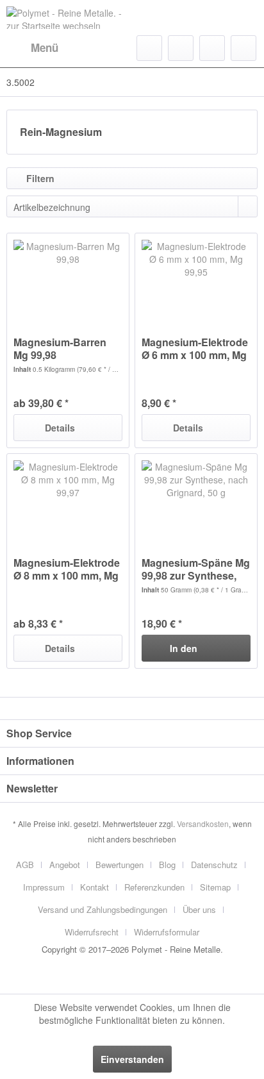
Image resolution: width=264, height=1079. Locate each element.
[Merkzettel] (181, 48)
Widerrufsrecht (92, 932)
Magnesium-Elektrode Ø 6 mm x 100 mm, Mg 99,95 (195, 349)
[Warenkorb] (243, 48)
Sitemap (215, 887)
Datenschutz (214, 864)
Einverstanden (132, 1059)
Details (60, 427)
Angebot (64, 864)
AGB (25, 864)
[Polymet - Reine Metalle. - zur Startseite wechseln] (69, 17)
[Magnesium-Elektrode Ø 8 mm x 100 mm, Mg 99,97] (67, 498)
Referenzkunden (154, 887)
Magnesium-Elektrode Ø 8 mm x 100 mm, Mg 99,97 (66, 569)
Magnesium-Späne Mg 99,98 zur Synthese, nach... (196, 569)
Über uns (199, 909)
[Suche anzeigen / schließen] (149, 48)
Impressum (44, 887)
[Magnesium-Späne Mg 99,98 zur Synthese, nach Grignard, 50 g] (196, 498)
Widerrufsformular (166, 932)
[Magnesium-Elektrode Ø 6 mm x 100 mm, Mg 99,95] (196, 278)
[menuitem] (32, 48)
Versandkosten (203, 823)
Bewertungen (119, 864)
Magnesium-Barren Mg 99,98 (59, 349)
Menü (44, 47)
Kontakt (94, 887)
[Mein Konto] (212, 48)
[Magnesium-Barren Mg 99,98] (67, 278)
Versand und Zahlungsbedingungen (102, 909)
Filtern (39, 178)
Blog (167, 864)
